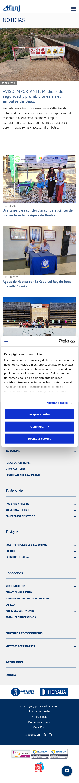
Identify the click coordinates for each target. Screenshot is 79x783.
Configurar (37, 426)
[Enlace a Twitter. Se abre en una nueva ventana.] (45, 734)
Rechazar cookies (39, 438)
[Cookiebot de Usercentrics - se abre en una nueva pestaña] (59, 341)
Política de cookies (39, 711)
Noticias (11, 675)
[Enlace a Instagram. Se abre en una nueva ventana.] (50, 734)
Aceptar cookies (39, 414)
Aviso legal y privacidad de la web (39, 706)
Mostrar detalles (57, 402)
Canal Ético (39, 727)
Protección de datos (39, 722)
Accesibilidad (39, 716)
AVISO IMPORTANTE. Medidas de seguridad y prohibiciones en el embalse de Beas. (33, 96)
